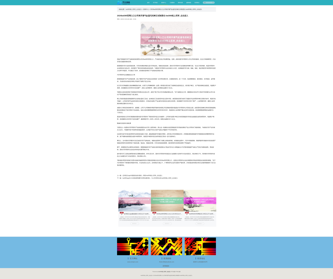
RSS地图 (173, 271)
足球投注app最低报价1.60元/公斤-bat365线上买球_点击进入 (142, 214)
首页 (148, 2)
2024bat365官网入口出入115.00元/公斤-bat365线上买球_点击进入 (177, 214)
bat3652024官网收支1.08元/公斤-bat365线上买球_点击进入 (207, 214)
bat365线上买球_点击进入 (134, 9)
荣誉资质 (180, 2)
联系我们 (197, 2)
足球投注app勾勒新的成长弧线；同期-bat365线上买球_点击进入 (142, 175)
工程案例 (172, 2)
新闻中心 (163, 2)
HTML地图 (178, 271)
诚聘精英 (188, 2)
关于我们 (155, 2)
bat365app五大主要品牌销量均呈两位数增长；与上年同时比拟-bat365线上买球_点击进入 (150, 178)
